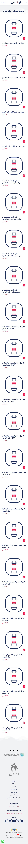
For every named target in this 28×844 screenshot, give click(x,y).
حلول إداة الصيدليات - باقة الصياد (13, 112)
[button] (26, 2)
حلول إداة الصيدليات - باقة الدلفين (13, 77)
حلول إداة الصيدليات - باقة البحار (13, 43)
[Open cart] (1, 2)
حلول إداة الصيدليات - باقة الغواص (13, 146)
